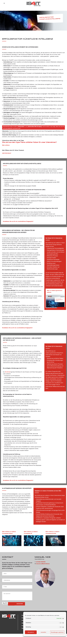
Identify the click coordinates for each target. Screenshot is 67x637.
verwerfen (43, 632)
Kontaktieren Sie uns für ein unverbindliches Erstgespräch (18, 480)
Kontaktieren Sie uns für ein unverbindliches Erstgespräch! (18, 221)
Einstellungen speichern (57, 632)
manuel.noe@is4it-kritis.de (43, 563)
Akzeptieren (31, 632)
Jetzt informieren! (6, 153)
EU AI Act (7, 372)
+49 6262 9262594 (41, 561)
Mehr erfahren (6, 145)
